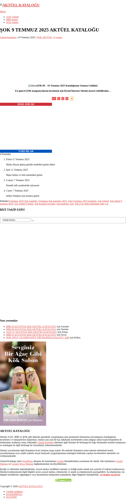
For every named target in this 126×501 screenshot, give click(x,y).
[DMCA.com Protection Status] (63, 481)
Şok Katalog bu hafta (45, 204)
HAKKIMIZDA (14, 494)
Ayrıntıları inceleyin (110, 474)
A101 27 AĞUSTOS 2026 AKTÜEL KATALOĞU (31, 332)
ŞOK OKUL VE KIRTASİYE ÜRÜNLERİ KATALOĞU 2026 (37, 337)
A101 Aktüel (12, 17)
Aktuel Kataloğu (45, 442)
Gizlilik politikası (14, 491)
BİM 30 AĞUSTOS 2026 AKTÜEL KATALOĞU (31, 326)
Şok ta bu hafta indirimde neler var (91, 204)
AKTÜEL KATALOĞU (30, 486)
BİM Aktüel (12, 19)
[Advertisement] (63, 60)
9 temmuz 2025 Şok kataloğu (23, 201)
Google (60, 461)
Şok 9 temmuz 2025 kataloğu (82, 201)
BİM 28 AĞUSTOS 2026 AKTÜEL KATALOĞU (31, 329)
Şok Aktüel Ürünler (23, 204)
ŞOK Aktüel (12, 22)
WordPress (27, 461)
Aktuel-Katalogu (8, 37)
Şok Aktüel (103, 201)
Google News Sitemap (22, 464)
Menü (3, 11)
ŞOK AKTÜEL (44, 37)
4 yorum (58, 37)
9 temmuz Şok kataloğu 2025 (52, 201)
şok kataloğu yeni (64, 204)
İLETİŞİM (11, 497)
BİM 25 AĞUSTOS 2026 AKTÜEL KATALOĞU (31, 334)
